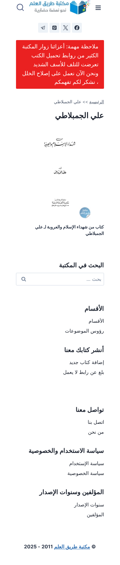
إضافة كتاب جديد (86, 362)
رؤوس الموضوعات (84, 331)
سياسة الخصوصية (85, 473)
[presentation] (60, 172)
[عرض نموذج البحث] (20, 7)
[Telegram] (43, 28)
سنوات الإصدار (89, 505)
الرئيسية (96, 101)
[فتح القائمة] (98, 7)
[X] (65, 28)
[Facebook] (77, 28)
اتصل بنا (96, 422)
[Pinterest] (54, 28)
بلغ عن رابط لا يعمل (83, 372)
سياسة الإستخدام (86, 463)
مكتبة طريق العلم (72, 546)
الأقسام (96, 321)
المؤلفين (95, 514)
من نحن (96, 432)
